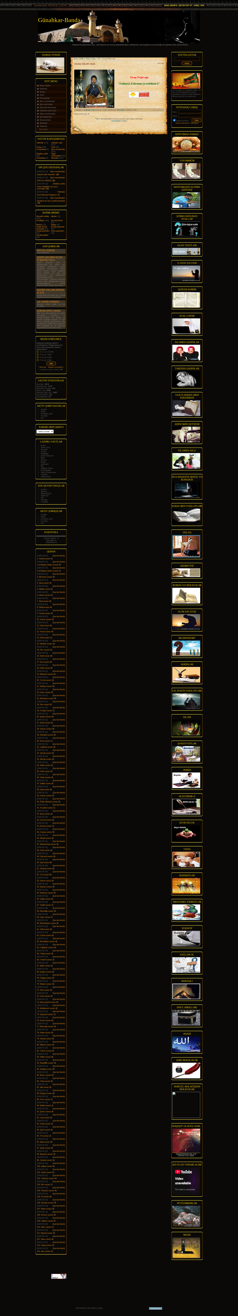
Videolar (40, 143)
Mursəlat (120, 110)
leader (43, 462)
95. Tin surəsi (42, 1136)
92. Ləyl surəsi (43, 1118)
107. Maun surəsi (44, 1209)
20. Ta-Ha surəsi (44, 680)
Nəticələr (43, 367)
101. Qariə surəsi (44, 1172)
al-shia (43, 451)
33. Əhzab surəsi (44, 759)
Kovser (44, 460)
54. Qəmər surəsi (44, 887)
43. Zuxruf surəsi (44, 820)
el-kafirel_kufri (47, 414)
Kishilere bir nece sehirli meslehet (51, 201)
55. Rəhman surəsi (45, 893)
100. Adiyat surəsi (44, 1166)
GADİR (44, 409)
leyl (42, 418)
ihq (42, 466)
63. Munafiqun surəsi (46, 941)
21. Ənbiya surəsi (44, 686)
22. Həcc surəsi (43, 692)
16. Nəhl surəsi (43, 656)
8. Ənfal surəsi (43, 607)
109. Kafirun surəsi (45, 1221)
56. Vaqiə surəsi (43, 899)
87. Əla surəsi (43, 1087)
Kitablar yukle (42, 154)
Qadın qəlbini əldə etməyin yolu (49, 258)
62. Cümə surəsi (44, 935)
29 (99, 59)
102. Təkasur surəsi (45, 1178)
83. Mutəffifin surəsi (45, 1063)
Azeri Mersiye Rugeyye (47, 195)
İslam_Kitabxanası (48, 472)
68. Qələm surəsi (44, 972)
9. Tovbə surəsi (43, 613)
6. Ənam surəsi (43, 595)
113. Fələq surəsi (44, 1245)
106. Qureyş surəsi (45, 1203)
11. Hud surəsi (43, 625)
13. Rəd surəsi (43, 638)
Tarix (53, 147)
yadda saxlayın (182, 121)
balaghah (44, 454)
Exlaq (39, 147)
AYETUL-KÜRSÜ (44, 180)
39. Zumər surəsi (44, 796)
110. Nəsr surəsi (47, 301)
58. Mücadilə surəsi (45, 911)
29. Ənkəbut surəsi (45, 735)
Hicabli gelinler (42, 235)
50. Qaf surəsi (43, 862)
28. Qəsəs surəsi (44, 729)
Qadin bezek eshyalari (41, 228)
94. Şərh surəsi (43, 1130)
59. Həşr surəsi (43, 917)
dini (42, 498)
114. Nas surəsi (43, 1251)
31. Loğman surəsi (45, 747)
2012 (88, 59)
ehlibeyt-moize (47, 468)
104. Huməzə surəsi (45, 1190)
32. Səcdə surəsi (44, 753)
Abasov (44, 491)
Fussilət (44, 416)
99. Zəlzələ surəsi (44, 1160)
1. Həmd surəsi (43, 559)
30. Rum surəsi (43, 741)
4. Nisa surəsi (43, 583)
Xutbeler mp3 (56, 143)
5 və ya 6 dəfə (46, 357)
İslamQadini (46, 470)
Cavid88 (44, 502)
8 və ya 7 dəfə (46, 354)
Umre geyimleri (57, 231)
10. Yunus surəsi (44, 619)
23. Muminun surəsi (45, 698)
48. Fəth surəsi (43, 850)
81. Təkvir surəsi (44, 1051)
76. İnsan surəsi (44, 1020)
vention (44, 489)
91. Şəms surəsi (44, 1111)
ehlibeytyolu (46, 476)
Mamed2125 (46, 493)
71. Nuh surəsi (43, 990)
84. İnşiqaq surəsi (44, 1069)
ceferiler (44, 474)
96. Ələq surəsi (43, 1142)
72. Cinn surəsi (43, 996)
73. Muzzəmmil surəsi (46, 1002)
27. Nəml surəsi (43, 723)
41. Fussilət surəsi (44, 808)
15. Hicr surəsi (43, 650)
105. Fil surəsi (43, 1197)
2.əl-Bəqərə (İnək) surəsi (47, 565)
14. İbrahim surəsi (44, 644)
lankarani (44, 464)
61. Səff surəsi (43, 929)
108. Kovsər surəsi (45, 1215)
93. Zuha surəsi (43, 1124)
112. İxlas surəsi (44, 1239)
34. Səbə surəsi (43, 765)
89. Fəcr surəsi (43, 1099)
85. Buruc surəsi (44, 1075)
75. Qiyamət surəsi (45, 1014)
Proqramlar (41, 149)
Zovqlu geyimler (57, 227)
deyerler (44, 449)
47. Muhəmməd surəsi (46, 844)
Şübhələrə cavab (48, 310)
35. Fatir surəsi (43, 771)
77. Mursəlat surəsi (45, 1026)
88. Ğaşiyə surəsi (44, 1093)
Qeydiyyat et (185, 5)
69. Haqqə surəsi (44, 978)
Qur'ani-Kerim (57, 220)
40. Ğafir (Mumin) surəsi (47, 802)
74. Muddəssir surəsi (46, 1008)
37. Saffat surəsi (44, 783)
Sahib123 (45, 496)
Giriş (196, 5)
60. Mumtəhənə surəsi (46, 923)
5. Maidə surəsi (43, 589)
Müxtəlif (54, 158)
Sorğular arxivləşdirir (55, 367)
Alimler (54, 216)
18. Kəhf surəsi (43, 668)
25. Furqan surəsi (44, 710)
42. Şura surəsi (43, 814)
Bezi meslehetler (58, 149)
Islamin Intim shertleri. (46, 174)
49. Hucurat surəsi (45, 856)
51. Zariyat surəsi (44, 868)
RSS (202, 5)
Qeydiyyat (116, 121)
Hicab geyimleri (42, 231)
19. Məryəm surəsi (45, 674)
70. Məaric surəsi (44, 984)
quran (43, 445)
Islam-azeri (45, 447)
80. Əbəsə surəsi (44, 1045)
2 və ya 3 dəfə (46, 360)
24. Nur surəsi (43, 704)
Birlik (43, 458)
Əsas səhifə (170, 5)
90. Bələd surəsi (44, 1105)
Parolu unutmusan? (183, 123)
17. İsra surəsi (43, 662)
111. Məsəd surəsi (44, 1233)
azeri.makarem (47, 456)
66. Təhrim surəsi (44, 960)
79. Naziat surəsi (44, 1039)
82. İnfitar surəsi (44, 1057)
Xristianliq (41, 158)
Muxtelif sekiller (42, 216)
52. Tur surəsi (43, 875)
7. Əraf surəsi (42, 601)
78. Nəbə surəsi (43, 1032)
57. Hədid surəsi (44, 905)
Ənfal (43, 412)
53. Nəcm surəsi (44, 881)
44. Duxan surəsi (44, 826)
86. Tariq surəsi (43, 1081)
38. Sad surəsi (43, 789)
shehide (44, 500)
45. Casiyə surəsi (44, 832)
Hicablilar (40, 220)
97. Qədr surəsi (43, 1148)
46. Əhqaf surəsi (44, 838)
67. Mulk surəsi (43, 966)
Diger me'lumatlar (56, 155)
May (94, 59)
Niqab (53, 225)
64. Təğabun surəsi (45, 947)
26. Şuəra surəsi (44, 717)
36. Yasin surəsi (43, 777)
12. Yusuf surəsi (44, 631)
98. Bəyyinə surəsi (45, 1154)
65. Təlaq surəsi (44, 953)
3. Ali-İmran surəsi (44, 577)
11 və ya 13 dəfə (47, 352)
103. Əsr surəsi (43, 1184)
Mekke (39, 225)
